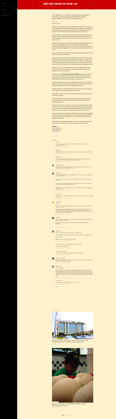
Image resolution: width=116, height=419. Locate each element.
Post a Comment (55, 286)
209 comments (57, 407)
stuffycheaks (58, 165)
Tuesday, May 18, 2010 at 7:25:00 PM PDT (63, 240)
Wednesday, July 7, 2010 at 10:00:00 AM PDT (64, 262)
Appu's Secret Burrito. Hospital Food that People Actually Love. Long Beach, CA (70, 341)
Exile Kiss (57, 202)
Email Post (57, 135)
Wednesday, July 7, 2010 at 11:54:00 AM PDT (63, 277)
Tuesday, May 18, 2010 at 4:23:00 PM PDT (63, 227)
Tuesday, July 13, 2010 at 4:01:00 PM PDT (63, 284)
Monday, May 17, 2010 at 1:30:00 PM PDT (63, 198)
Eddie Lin (58, 173)
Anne (57, 217)
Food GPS (58, 194)
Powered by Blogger (67, 415)
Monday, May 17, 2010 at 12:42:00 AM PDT (63, 146)
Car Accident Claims (60, 251)
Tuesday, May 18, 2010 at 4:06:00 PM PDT (63, 214)
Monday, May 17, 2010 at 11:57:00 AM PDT (63, 190)
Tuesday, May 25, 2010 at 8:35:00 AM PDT (63, 254)
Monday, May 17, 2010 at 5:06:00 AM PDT (63, 153)
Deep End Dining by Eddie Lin (60, 3)
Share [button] (40, 12)
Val (56, 142)
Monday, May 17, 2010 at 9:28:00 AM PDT (63, 161)
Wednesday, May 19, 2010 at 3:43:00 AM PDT (63, 247)
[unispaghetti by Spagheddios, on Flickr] (55, 21)
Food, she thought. (60, 258)
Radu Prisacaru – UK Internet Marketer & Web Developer (68, 244)
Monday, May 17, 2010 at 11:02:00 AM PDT (63, 169)
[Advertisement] (72, 298)
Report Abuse (5, 15)
